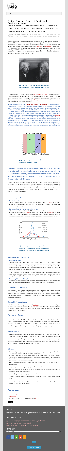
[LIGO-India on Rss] (24, 437)
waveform (50, 202)
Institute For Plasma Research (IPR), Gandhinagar (18, 423)
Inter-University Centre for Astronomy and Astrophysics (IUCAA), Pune (23, 422)
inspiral (55, 210)
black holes (39, 46)
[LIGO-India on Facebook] (8, 437)
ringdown (50, 212)
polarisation (35, 305)
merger (28, 212)
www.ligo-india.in (14, 394)
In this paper (36, 100)
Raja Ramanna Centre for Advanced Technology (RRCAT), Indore (22, 425)
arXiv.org (37, 398)
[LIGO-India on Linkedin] (20, 437)
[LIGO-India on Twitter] (12, 437)
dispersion (57, 115)
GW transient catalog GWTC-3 (41, 94)
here (31, 398)
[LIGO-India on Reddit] (16, 437)
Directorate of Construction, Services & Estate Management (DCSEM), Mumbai (25, 420)
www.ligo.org (13, 396)
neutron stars (48, 46)
